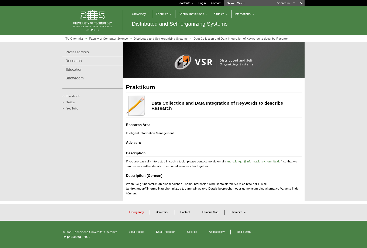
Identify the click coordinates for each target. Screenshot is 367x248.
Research (73, 61)
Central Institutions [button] (191, 14)
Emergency (136, 212)
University (162, 212)
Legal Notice (136, 231)
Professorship (77, 52)
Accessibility (217, 231)
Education (73, 69)
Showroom (74, 78)
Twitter (70, 102)
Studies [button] (219, 14)
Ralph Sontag (72, 236)
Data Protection (165, 231)
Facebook (73, 96)
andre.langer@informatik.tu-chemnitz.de (253, 161)
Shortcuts (184, 3)
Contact (216, 3)
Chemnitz (236, 212)
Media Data (244, 231)
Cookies (192, 231)
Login (202, 3)
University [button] (139, 14)
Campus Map (210, 212)
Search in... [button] (285, 3)
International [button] (243, 14)
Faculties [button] (162, 14)
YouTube (72, 108)
